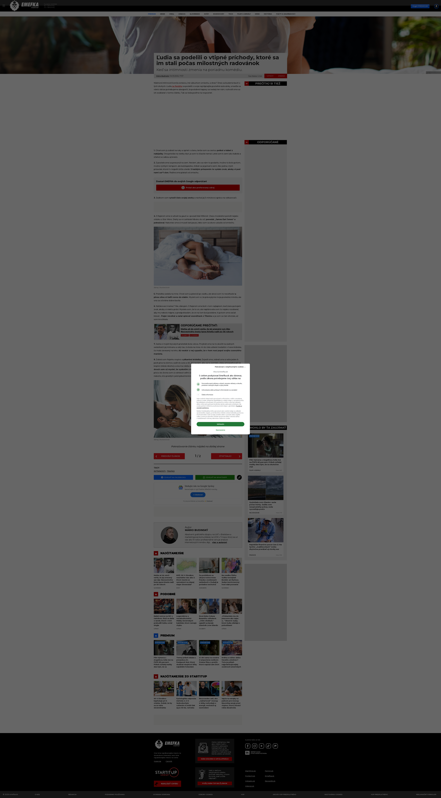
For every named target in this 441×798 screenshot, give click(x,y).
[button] (220, 394)
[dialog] (220, 399)
